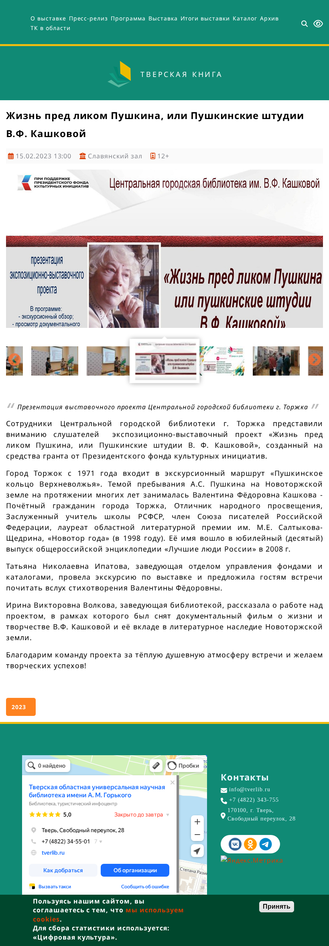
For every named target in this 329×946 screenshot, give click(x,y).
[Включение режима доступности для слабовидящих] (318, 23)
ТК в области (50, 28)
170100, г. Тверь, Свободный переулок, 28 (261, 814)
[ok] (250, 844)
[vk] (235, 844)
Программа (128, 18)
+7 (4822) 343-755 (254, 800)
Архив (269, 18)
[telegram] (265, 844)
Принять (276, 906)
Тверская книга (181, 74)
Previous (14, 360)
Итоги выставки (205, 18)
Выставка (163, 18)
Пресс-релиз (88, 18)
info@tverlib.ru (249, 789)
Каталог (245, 18)
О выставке (48, 18)
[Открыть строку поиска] (304, 24)
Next (314, 360)
